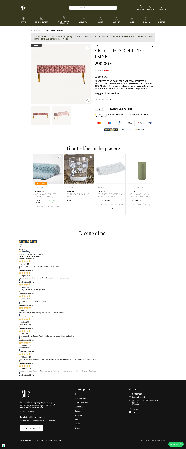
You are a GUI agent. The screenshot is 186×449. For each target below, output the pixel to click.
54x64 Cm (103, 205)
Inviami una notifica (121, 108)
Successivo (31, 259)
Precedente (23, 259)
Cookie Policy (37, 440)
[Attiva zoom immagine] (87, 100)
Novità (77, 424)
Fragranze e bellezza (83, 402)
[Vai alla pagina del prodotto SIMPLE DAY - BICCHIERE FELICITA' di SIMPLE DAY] (79, 184)
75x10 (133, 205)
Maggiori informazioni (107, 93)
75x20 (146, 205)
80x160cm (59, 207)
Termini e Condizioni (53, 440)
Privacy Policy (25, 440)
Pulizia (77, 420)
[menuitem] (23, 20)
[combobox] (94, 8)
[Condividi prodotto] (153, 45)
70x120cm (49, 207)
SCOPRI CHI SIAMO (27, 411)
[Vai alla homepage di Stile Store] (44, 8)
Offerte (78, 428)
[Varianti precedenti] (46, 210)
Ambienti (78, 415)
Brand (77, 394)
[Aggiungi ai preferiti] (87, 48)
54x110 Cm (112, 205)
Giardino (78, 411)
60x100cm (40, 207)
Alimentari (79, 407)
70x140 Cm (122, 205)
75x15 (140, 205)
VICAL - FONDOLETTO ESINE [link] (54, 30)
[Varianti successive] (50, 210)
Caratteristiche (103, 99)
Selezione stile (80, 398)
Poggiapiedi (37, 30)
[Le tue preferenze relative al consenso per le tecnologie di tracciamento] (3, 445)
